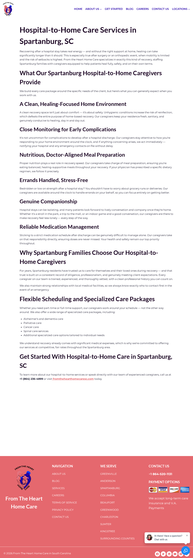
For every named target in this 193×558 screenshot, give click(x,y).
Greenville (108, 473)
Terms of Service (64, 502)
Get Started (114, 8)
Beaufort (107, 502)
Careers (142, 8)
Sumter (105, 524)
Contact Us (160, 8)
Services (58, 488)
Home (78, 8)
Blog (129, 8)
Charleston (109, 516)
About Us (58, 473)
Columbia (107, 495)
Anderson (107, 480)
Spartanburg (110, 488)
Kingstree (107, 531)
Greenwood (109, 509)
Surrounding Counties (117, 538)
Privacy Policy (63, 509)
